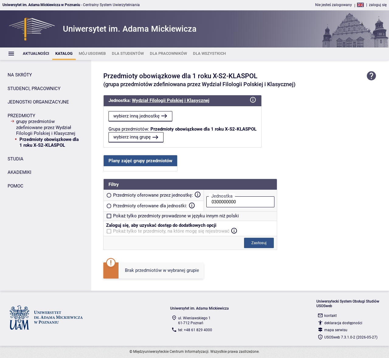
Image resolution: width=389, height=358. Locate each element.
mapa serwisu (335, 330)
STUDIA (15, 159)
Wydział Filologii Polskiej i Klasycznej (170, 100)
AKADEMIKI (19, 172)
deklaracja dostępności (343, 323)
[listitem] (36, 53)
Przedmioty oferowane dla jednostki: (150, 206)
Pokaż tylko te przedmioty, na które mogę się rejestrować (171, 231)
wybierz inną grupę (132, 137)
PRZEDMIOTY (21, 115)
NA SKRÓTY (20, 75)
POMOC (15, 186)
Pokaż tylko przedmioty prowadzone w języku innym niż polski (176, 216)
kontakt (330, 316)
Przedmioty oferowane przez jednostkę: (153, 195)
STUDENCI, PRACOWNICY (34, 88)
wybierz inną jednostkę (136, 116)
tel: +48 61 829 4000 (195, 330)
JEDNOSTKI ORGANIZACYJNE (38, 102)
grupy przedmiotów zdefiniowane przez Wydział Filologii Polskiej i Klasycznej (45, 127)
